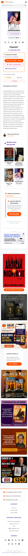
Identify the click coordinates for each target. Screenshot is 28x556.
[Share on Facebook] (5, 42)
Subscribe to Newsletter (14, 521)
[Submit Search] (25, 5)
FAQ (14, 526)
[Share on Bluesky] (15, 42)
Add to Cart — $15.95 (14, 60)
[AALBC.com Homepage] (7, 2)
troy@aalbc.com (14, 528)
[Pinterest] (15, 544)
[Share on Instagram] (8, 42)
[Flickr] (19, 544)
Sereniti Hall (15, 50)
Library (20, 77)
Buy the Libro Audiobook (12, 56)
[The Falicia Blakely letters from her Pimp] (19, 155)
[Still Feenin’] (19, 175)
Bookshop (15, 80)
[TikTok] (9, 544)
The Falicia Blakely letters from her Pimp (19, 164)
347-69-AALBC (15, 530)
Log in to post (9, 195)
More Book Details (11, 68)
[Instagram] (5, 540)
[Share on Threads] (12, 42)
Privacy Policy (14, 510)
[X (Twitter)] (15, 540)
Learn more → (11, 136)
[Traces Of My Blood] (9, 175)
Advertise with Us (14, 523)
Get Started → (14, 364)
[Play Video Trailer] (14, 271)
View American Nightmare (14, 289)
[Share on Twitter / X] (19, 42)
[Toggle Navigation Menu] (26, 2)
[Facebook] (12, 540)
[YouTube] (9, 540)
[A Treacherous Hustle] (9, 155)
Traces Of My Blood (9, 184)
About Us (14, 508)
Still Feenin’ (19, 183)
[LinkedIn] (12, 544)
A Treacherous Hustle (9, 163)
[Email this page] (22, 42)
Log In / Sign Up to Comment (14, 214)
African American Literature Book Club (11, 552)
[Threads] (19, 540)
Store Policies (14, 512)
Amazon (9, 77)
